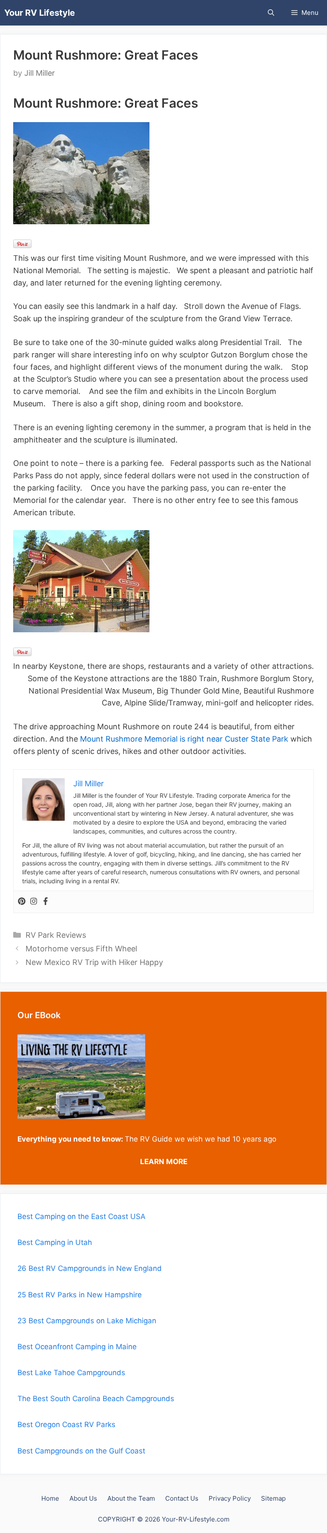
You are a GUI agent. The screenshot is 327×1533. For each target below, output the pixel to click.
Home (50, 1498)
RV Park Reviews (56, 935)
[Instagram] (33, 901)
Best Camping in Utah (54, 1242)
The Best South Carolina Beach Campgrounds (95, 1398)
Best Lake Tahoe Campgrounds (71, 1372)
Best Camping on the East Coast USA (81, 1216)
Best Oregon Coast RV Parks (66, 1424)
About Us (83, 1498)
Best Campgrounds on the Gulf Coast (81, 1451)
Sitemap (273, 1498)
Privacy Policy (230, 1498)
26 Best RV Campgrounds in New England (89, 1268)
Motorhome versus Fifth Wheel (81, 948)
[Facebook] (45, 901)
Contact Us (181, 1498)
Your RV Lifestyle (39, 13)
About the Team (131, 1498)
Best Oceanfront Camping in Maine (77, 1346)
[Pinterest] (22, 901)
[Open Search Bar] (271, 13)
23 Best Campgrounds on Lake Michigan (86, 1320)
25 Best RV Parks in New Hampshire (79, 1294)
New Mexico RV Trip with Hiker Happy (94, 962)
